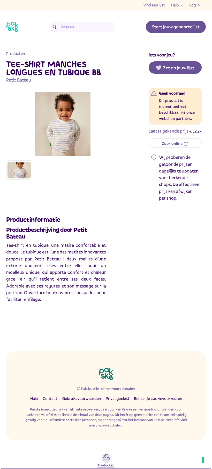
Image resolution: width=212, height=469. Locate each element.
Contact (50, 398)
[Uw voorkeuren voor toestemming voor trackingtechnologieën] (203, 460)
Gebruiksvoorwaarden (81, 398)
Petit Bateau (18, 80)
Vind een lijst (154, 4)
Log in (194, 4)
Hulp (34, 398)
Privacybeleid (117, 398)
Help (175, 4)
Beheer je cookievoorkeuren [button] (158, 398)
